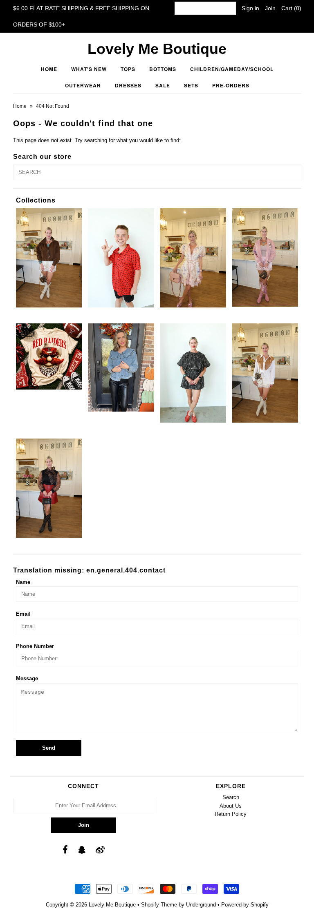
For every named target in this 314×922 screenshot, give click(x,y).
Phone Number (35, 646)
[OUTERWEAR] (265, 257)
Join (270, 8)
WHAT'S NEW (89, 69)
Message (27, 678)
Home (49, 69)
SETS (191, 85)
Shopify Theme (159, 905)
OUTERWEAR (83, 85)
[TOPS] (265, 372)
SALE (162, 85)
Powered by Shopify (245, 905)
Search (230, 797)
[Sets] (193, 372)
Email (23, 614)
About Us (231, 806)
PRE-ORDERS (230, 85)
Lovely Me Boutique (157, 48)
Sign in (250, 8)
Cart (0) (291, 8)
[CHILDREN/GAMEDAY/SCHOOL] (121, 257)
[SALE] (121, 367)
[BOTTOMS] (49, 257)
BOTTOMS (162, 69)
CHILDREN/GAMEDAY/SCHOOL (232, 69)
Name (23, 582)
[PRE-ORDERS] (49, 356)
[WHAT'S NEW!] (49, 488)
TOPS (128, 69)
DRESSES (128, 85)
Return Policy (231, 814)
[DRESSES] (193, 257)
